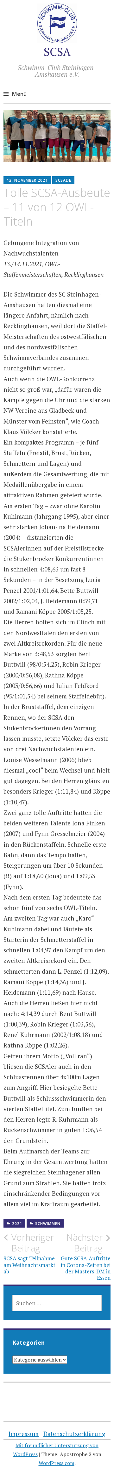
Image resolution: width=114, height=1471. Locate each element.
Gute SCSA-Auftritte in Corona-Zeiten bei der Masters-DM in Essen (86, 1256)
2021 (17, 1223)
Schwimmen (47, 1223)
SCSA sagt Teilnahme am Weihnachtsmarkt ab (29, 1253)
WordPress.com (56, 1463)
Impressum (24, 1434)
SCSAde (63, 180)
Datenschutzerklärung (74, 1434)
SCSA (57, 51)
